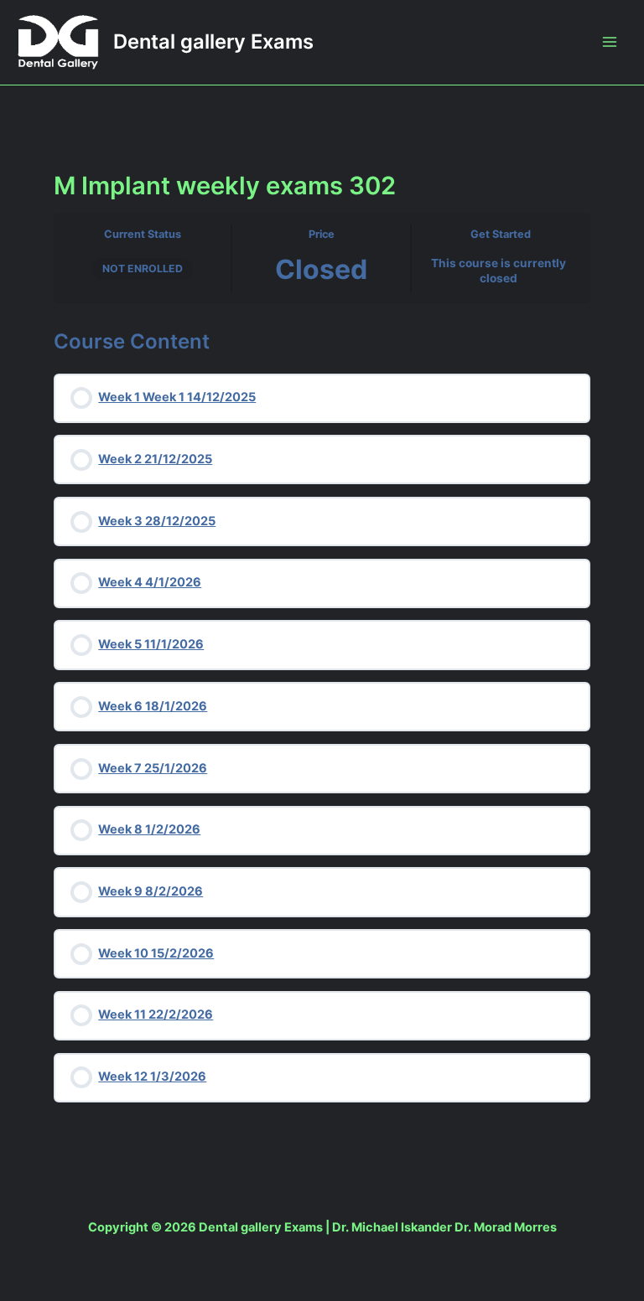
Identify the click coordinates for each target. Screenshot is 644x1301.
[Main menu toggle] (609, 41)
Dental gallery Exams (213, 41)
